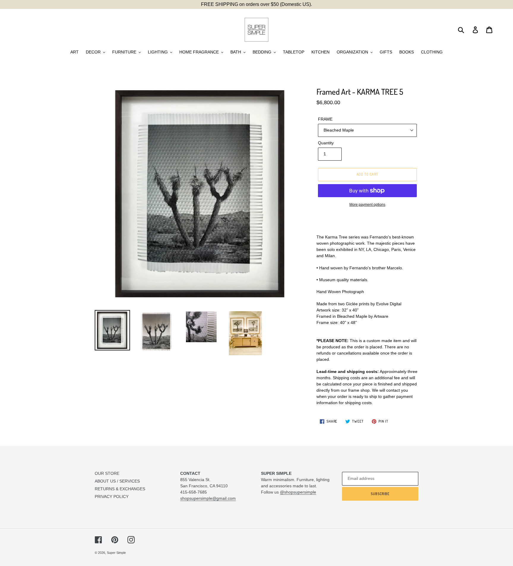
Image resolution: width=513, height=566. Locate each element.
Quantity (326, 142)
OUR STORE (107, 473)
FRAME (325, 119)
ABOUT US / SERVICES (117, 481)
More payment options (367, 205)
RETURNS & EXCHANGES (120, 488)
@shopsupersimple (298, 492)
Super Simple (116, 552)
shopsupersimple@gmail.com (208, 498)
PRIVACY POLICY (112, 496)
